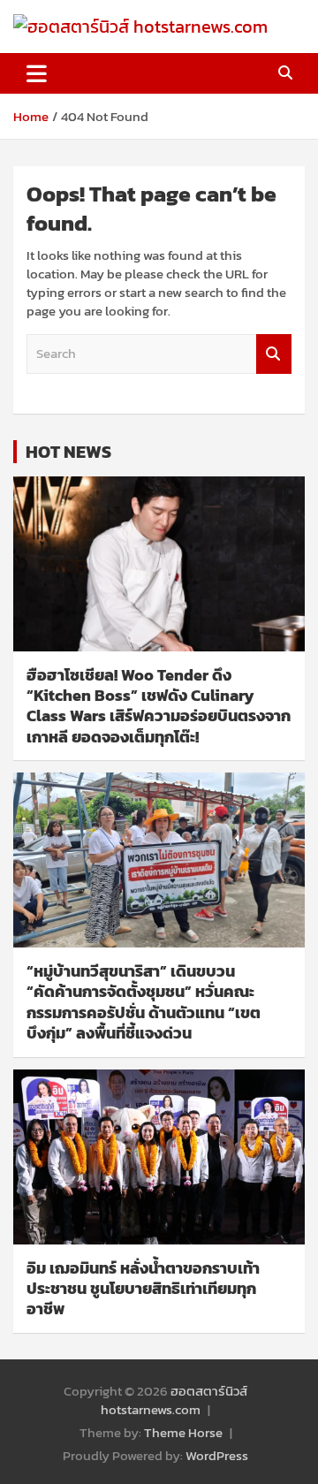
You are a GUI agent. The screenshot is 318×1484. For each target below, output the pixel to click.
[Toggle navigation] (36, 73)
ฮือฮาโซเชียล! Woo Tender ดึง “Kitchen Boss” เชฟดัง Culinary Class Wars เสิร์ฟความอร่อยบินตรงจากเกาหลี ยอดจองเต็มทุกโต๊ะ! (158, 706)
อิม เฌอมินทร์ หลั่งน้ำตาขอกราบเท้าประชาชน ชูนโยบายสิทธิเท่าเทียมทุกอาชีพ (143, 1288)
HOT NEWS (68, 451)
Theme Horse (183, 1432)
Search (274, 354)
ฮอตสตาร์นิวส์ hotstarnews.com (174, 1400)
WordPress (217, 1455)
